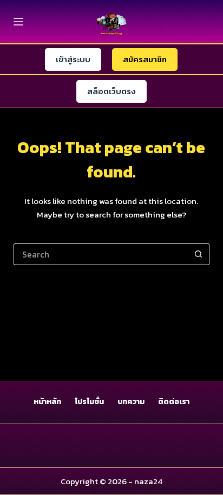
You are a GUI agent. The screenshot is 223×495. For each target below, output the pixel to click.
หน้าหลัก (47, 402)
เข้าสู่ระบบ (73, 59)
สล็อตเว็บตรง (111, 91)
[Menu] (18, 22)
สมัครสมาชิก (145, 59)
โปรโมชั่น (89, 402)
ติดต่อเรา (173, 402)
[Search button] (198, 254)
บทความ (131, 402)
